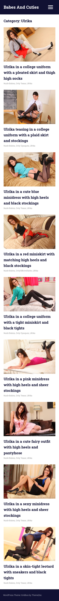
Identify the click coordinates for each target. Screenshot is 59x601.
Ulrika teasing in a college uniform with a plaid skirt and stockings (26, 135)
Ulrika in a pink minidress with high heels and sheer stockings (26, 385)
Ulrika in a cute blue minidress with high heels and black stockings (26, 197)
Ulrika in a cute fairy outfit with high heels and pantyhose (27, 447)
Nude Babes (9, 83)
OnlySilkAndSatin (24, 270)
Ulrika (29, 83)
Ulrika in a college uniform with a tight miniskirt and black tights (27, 322)
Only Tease (21, 83)
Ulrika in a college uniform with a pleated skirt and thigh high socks (29, 72)
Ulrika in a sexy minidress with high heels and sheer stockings (26, 509)
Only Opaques (22, 146)
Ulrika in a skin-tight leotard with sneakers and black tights (29, 572)
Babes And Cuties (21, 7)
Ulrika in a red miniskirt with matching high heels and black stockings (29, 260)
